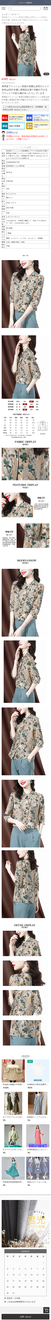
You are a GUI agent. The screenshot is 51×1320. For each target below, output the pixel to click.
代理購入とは (12, 132)
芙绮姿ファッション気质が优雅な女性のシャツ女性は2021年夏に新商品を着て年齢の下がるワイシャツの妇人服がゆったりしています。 (25, 20)
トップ (4, 14)
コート (14, 14)
